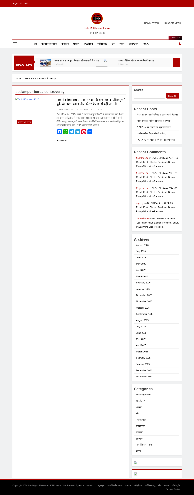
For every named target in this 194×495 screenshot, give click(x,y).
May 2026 (141, 264)
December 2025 (144, 295)
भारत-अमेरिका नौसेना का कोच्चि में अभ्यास (136, 60)
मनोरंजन (65, 44)
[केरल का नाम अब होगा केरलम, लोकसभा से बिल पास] (45, 64)
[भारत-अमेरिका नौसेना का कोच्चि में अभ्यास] (109, 64)
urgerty (140, 203)
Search (138, 89)
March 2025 (142, 351)
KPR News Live (97, 28)
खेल (113, 44)
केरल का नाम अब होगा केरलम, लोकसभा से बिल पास (76, 60)
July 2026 (141, 251)
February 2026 (143, 282)
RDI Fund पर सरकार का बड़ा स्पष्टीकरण (154, 127)
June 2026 (141, 257)
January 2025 (143, 364)
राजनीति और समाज (49, 44)
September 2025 (144, 314)
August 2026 (142, 245)
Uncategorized (143, 394)
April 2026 (141, 270)
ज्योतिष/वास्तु (102, 44)
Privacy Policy (173, 489)
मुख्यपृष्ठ (139, 438)
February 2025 (143, 358)
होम (35, 44)
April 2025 (141, 345)
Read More (62, 140)
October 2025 (143, 307)
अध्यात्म (76, 44)
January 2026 (143, 289)
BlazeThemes (85, 485)
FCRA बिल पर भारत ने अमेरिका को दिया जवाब (156, 139)
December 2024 (144, 370)
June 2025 (141, 333)
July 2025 (141, 326)
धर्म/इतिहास (88, 44)
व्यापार (122, 44)
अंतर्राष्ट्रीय (133, 44)
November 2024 (144, 376)
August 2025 (142, 320)
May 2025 (141, 339)
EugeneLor (142, 158)
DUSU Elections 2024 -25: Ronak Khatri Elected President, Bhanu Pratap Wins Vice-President (157, 162)
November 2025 (144, 301)
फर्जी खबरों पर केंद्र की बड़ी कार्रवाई (151, 133)
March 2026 (142, 276)
